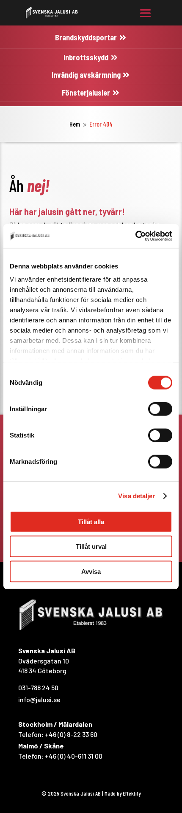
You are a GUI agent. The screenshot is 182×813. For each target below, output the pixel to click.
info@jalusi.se (39, 699)
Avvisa (91, 571)
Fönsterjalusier (86, 92)
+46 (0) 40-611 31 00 (73, 756)
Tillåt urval (91, 546)
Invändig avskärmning (86, 74)
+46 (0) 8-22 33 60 (71, 734)
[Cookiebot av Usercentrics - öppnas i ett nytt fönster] (135, 236)
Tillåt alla (91, 521)
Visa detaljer (136, 496)
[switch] (160, 408)
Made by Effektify (123, 793)
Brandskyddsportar (86, 37)
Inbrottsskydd (85, 57)
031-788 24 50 (38, 687)
